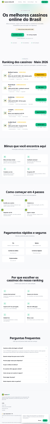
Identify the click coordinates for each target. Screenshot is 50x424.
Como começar (31, 1)
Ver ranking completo (32, 34)
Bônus (24, 1)
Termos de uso (5, 408)
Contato (3, 410)
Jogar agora (44, 1)
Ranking (20, 1)
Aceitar (45, 420)
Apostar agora (41, 124)
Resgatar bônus (40, 74)
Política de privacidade (6, 406)
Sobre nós (4, 405)
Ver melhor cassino (17, 34)
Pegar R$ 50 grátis (41, 112)
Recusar (39, 420)
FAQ (36, 1)
